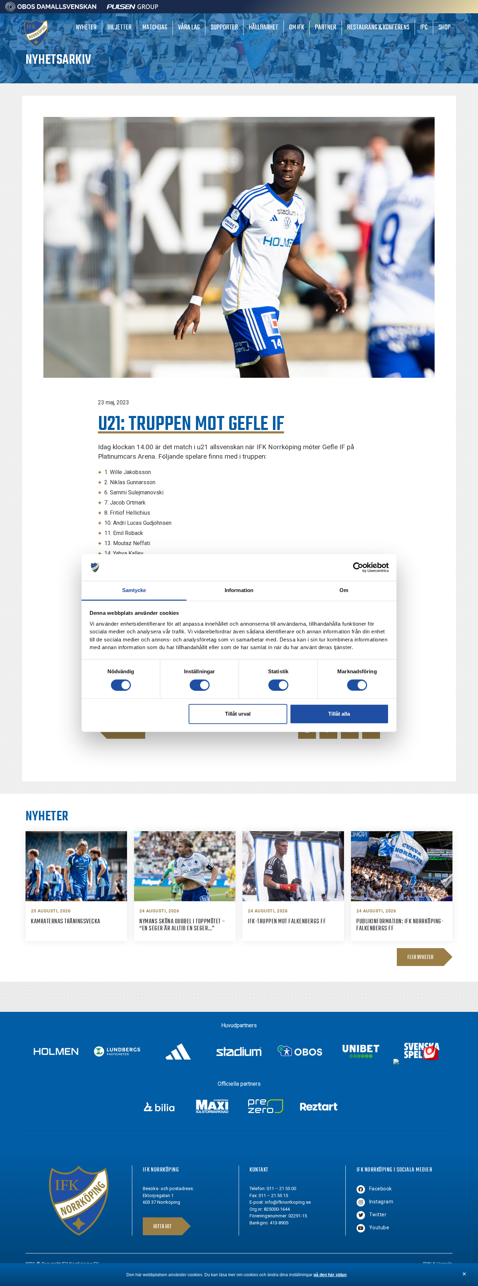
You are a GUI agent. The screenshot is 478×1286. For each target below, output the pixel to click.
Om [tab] (343, 590)
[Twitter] (361, 1215)
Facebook (380, 1188)
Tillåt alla (339, 714)
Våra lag (189, 27)
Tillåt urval (238, 714)
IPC (424, 27)
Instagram (381, 1201)
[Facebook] (361, 1189)
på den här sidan (330, 1274)
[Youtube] (361, 1228)
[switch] (200, 684)
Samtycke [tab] (134, 590)
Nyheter (86, 27)
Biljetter (119, 27)
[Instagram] (361, 1202)
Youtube (379, 1227)
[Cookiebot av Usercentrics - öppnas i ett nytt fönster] (358, 567)
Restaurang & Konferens (378, 27)
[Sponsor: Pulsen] (133, 10)
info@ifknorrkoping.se (288, 1202)
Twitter (378, 1214)
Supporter (224, 27)
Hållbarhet (263, 27)
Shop (444, 27)
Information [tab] (239, 590)
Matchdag (154, 27)
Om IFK (296, 27)
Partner (325, 27)
